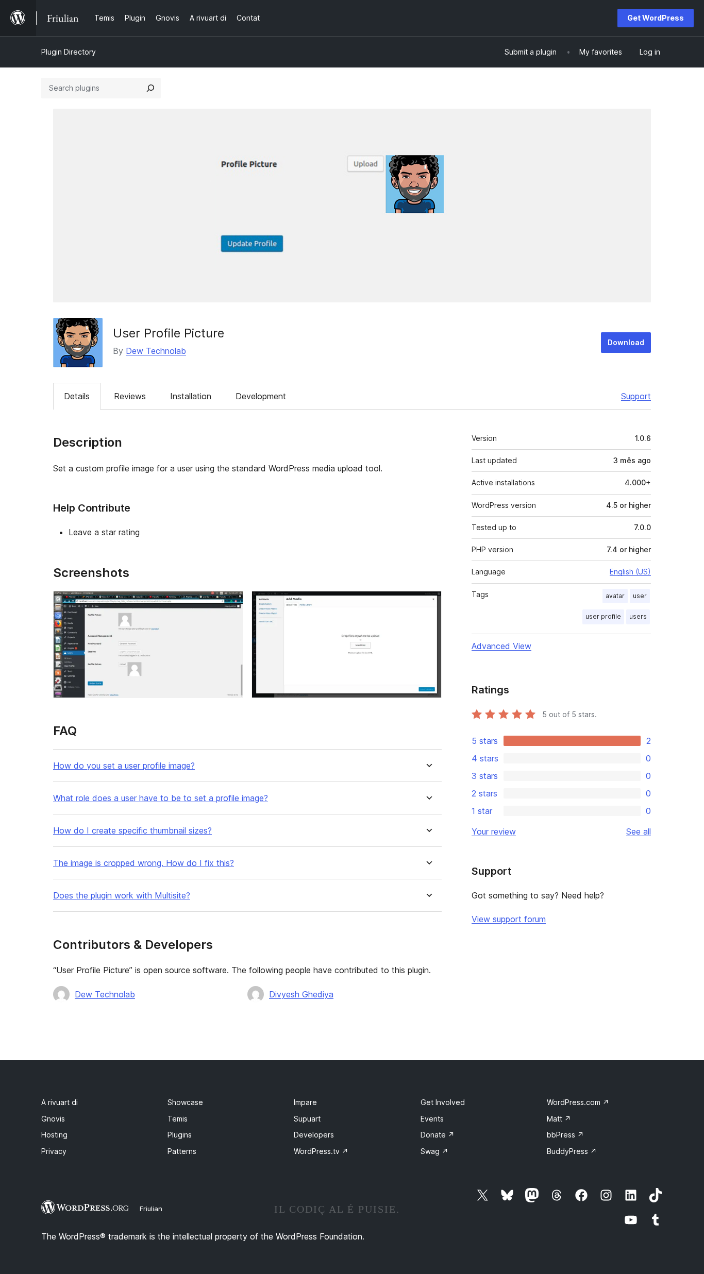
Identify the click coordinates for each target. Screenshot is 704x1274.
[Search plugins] (150, 88)
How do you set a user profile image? (124, 766)
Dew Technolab (156, 351)
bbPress (565, 1134)
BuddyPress (572, 1151)
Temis (177, 1118)
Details (77, 396)
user (640, 596)
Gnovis (53, 1118)
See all (638, 831)
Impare (305, 1102)
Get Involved (443, 1102)
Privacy (53, 1151)
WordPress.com (578, 1102)
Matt (559, 1118)
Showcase (185, 1102)
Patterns (181, 1151)
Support (636, 396)
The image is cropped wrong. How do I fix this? (143, 863)
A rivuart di (59, 1102)
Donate (438, 1134)
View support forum (509, 919)
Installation (190, 396)
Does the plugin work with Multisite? (121, 896)
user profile (603, 616)
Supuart (307, 1118)
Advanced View (501, 646)
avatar (615, 596)
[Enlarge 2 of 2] (428, 605)
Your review (494, 831)
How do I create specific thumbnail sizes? (132, 831)
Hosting (54, 1134)
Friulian (151, 1208)
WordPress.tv (321, 1151)
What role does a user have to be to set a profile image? (160, 798)
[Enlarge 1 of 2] (229, 605)
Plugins (179, 1134)
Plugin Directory (68, 51)
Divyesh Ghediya (301, 994)
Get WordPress (655, 17)
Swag (434, 1151)
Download (626, 342)
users (638, 616)
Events (432, 1118)
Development (261, 396)
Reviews (130, 396)
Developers (314, 1134)
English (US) (630, 571)
